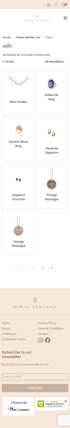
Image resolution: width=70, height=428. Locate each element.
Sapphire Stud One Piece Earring (18, 197)
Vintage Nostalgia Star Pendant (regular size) (18, 244)
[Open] (56, 4)
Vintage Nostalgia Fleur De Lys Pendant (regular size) (51, 197)
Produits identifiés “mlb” (28, 37)
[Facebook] (47, 340)
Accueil (6, 37)
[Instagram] (40, 340)
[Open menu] (65, 18)
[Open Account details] (49, 4)
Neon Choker (18, 102)
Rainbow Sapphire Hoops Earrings (51, 150)
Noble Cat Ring (52, 97)
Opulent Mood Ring (18, 144)
